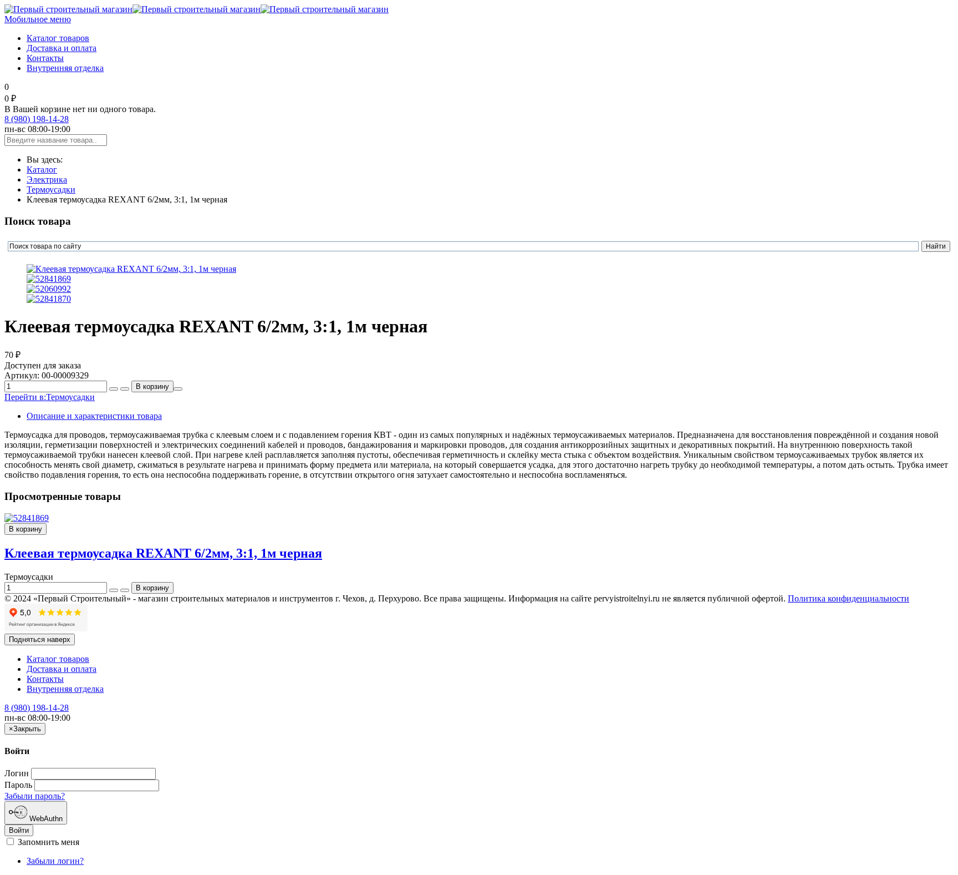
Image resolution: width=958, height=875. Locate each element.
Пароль (18, 785)
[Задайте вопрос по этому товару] (178, 389)
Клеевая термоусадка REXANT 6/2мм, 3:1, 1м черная (163, 553)
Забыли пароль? (34, 796)
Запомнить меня (47, 842)
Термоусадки (51, 189)
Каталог (42, 169)
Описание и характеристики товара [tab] (94, 416)
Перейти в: (49, 397)
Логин (16, 773)
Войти (19, 830)
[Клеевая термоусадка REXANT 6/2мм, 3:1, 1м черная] (26, 518)
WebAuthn (45, 819)
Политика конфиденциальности (848, 598)
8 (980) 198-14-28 (36, 119)
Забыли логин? (55, 861)
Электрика (47, 179)
